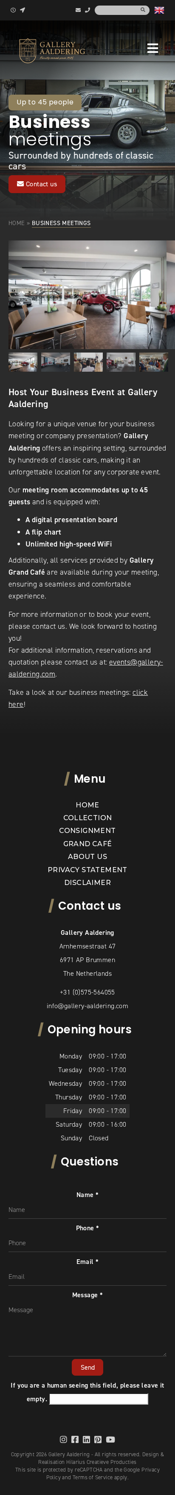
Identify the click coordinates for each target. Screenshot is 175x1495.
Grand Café (87, 844)
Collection (87, 818)
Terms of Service (93, 1477)
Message (87, 1294)
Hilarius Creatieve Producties (101, 1462)
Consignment (87, 831)
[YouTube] (110, 1439)
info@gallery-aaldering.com (87, 1005)
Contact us (40, 183)
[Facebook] (75, 1439)
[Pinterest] (98, 1439)
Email (87, 1261)
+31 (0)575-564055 (87, 992)
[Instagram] (63, 1439)
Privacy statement (87, 870)
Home (16, 223)
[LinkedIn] (86, 1439)
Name (87, 1194)
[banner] (52, 51)
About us (87, 857)
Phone (87, 1227)
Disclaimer (87, 883)
